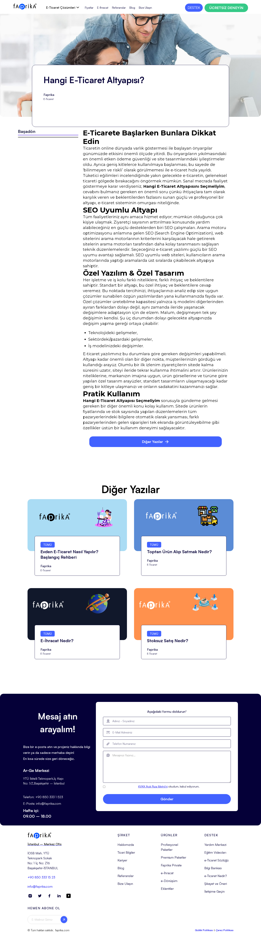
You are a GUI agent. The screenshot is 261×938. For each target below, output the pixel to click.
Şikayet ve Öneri (215, 884)
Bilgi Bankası (213, 868)
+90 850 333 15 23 (41, 877)
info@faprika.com (40, 886)
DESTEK (194, 7)
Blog (132, 7)
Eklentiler (167, 888)
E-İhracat (102, 7)
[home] (25, 7)
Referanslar (119, 7)
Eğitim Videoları (215, 852)
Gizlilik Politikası (204, 930)
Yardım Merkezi (215, 845)
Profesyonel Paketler (169, 847)
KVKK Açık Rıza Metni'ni (153, 786)
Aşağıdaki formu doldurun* (167, 711)
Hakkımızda (126, 845)
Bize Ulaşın (145, 7)
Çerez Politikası (224, 930)
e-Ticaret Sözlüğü (216, 860)
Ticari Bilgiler (126, 852)
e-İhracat (167, 873)
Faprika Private (171, 865)
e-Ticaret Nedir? (215, 876)
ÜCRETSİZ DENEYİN (226, 7)
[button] (62, 7)
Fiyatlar (89, 7)
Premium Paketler (173, 857)
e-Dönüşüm (169, 881)
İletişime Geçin (214, 891)
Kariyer (122, 860)
